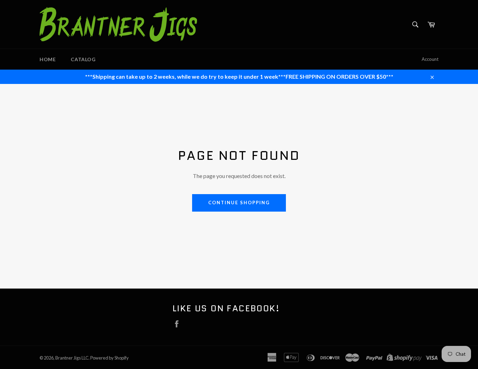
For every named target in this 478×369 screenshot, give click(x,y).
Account (430, 59)
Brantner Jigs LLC (72, 358)
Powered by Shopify (109, 358)
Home (48, 59)
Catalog (83, 59)
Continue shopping (238, 202)
